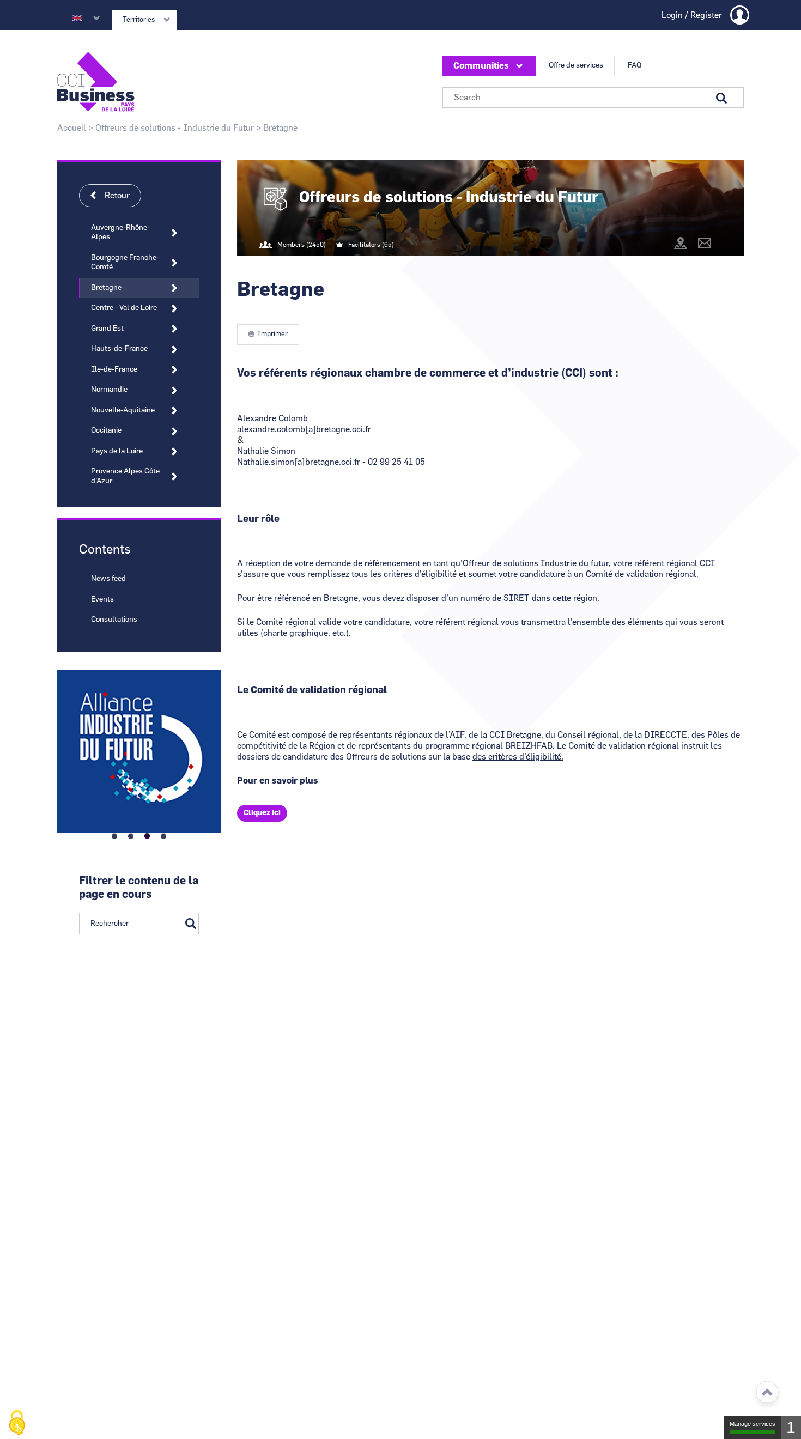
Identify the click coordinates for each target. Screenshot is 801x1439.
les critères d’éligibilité (412, 574)
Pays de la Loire (117, 451)
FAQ (634, 65)
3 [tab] (147, 836)
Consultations (114, 619)
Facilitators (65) (371, 244)
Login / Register (692, 15)
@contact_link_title (704, 243)
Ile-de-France (114, 369)
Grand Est (107, 328)
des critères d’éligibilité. (517, 756)
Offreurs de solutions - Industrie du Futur (174, 128)
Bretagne (106, 288)
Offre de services (576, 65)
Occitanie (106, 430)
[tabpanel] (139, 748)
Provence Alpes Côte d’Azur (125, 476)
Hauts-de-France (119, 349)
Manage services (752, 1423)
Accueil (71, 128)
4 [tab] (163, 836)
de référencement (386, 563)
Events (102, 599)
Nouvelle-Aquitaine (123, 410)
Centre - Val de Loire (124, 308)
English (77, 18)
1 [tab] (114, 836)
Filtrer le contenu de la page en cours (138, 888)
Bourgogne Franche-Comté (125, 262)
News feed (108, 578)
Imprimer (272, 334)
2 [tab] (131, 836)
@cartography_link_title (680, 243)
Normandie (109, 389)
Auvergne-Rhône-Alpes (120, 232)
